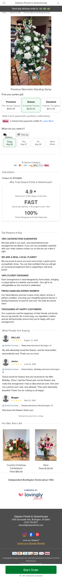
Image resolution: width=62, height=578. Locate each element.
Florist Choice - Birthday (31, 369)
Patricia (24, 405)
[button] (56, 571)
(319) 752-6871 (31, 522)
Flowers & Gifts (15, 12)
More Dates (52, 142)
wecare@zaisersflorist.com (31, 525)
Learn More (48, 121)
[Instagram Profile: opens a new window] (25, 534)
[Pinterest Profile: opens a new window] (37, 534)
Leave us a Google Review (31, 543)
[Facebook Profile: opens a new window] (31, 534)
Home (4, 12)
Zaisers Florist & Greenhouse (31, 3)
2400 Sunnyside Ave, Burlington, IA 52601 (31, 519)
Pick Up (24, 134)
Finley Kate (26, 345)
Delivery (8, 136)
